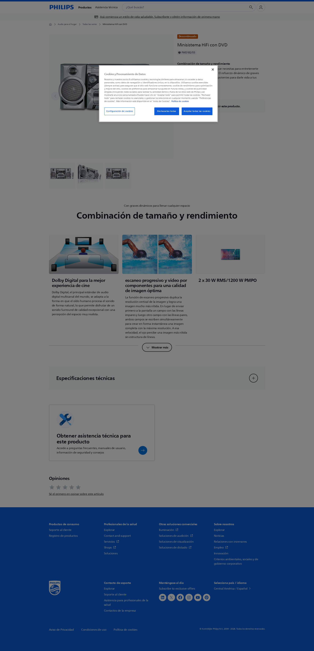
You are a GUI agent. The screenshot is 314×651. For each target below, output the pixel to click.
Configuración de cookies (119, 111)
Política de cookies (180, 101)
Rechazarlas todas (166, 111)
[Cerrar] (213, 69)
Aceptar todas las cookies (197, 111)
